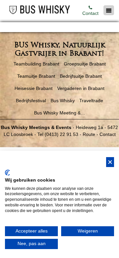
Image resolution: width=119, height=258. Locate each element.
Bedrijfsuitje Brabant (81, 76)
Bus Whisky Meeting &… (59, 112)
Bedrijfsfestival (31, 100)
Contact (90, 13)
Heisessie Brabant (34, 88)
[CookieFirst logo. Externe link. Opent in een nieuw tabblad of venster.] (7, 173)
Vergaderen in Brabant (80, 88)
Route (89, 134)
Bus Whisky (63, 100)
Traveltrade (91, 100)
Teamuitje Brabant (36, 76)
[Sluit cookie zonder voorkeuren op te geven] (110, 162)
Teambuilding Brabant (36, 63)
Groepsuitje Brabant (85, 63)
